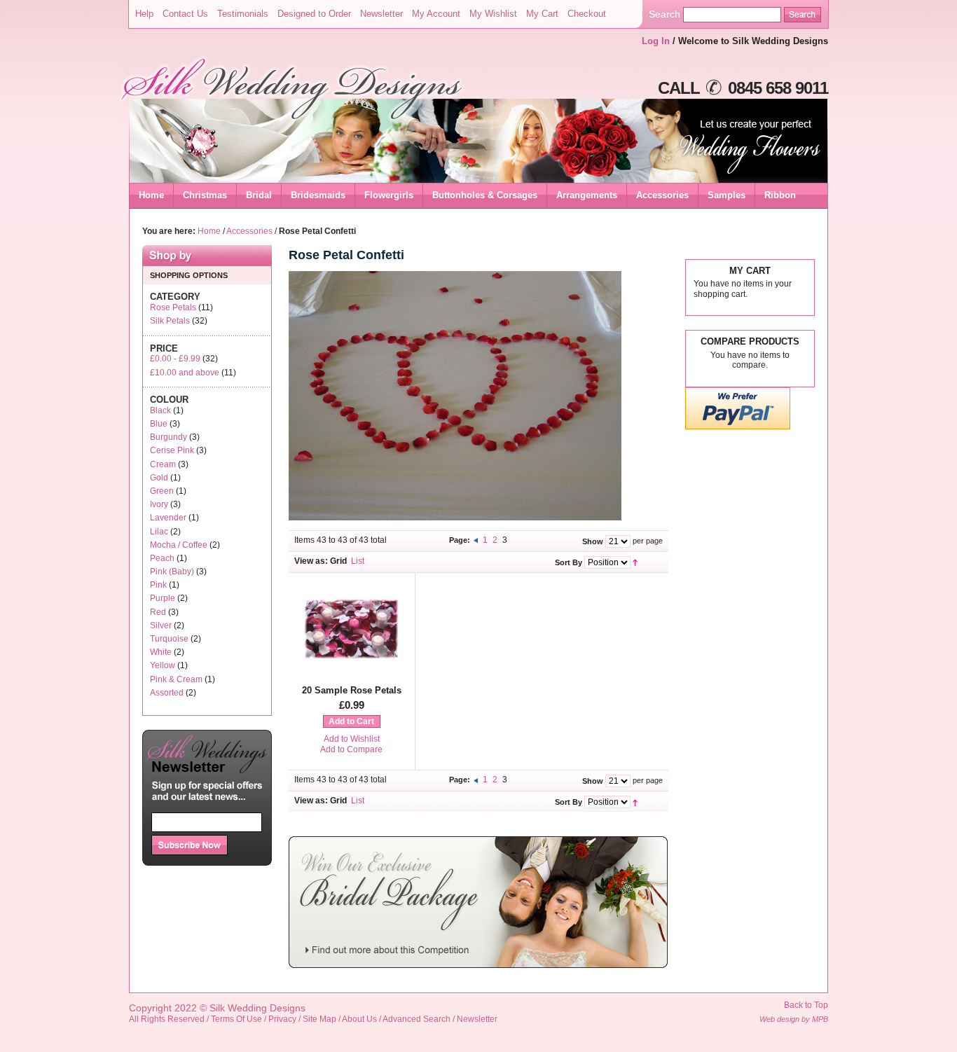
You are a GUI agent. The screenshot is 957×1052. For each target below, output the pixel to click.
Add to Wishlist (352, 739)
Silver (161, 625)
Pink (158, 585)
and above (184, 373)
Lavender (168, 517)
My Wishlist (493, 13)
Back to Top (806, 1005)
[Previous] (477, 540)
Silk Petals (170, 321)
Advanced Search (416, 1019)
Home (151, 195)
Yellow (162, 665)
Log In (656, 41)
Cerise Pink (172, 450)
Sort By (568, 562)
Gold (159, 478)
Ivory (159, 504)
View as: (311, 561)
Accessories (249, 231)
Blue (158, 424)
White (161, 652)
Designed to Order (314, 13)
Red (158, 612)
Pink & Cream (176, 679)
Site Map (319, 1019)
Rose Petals (173, 307)
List (357, 561)
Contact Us (185, 13)
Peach (162, 558)
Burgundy (168, 437)
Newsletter (381, 13)
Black (160, 410)
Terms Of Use (236, 1019)
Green (162, 491)
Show (592, 541)
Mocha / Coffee (178, 545)
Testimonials (242, 13)
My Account (436, 13)
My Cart (542, 13)
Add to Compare (351, 749)
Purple (162, 598)
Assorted (167, 693)
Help (144, 13)
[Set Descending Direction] (635, 562)
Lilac (159, 532)
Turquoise (169, 639)
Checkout (586, 13)
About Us (359, 1019)
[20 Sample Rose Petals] (351, 673)
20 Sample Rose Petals (351, 690)
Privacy (282, 1019)
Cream (163, 464)
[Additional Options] (737, 427)
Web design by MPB (793, 1019)
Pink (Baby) (172, 571)
